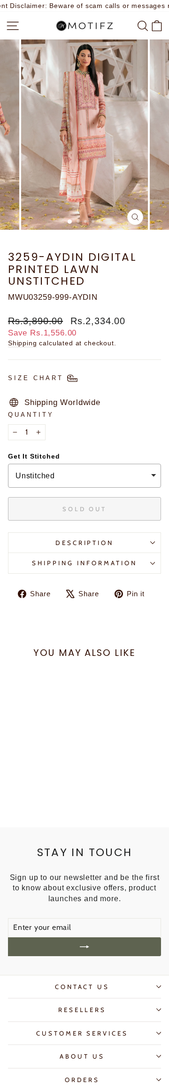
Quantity (31, 414)
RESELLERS (82, 1009)
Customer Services (82, 1033)
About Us (82, 1056)
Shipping (22, 343)
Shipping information (84, 563)
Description (84, 542)
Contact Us (82, 986)
